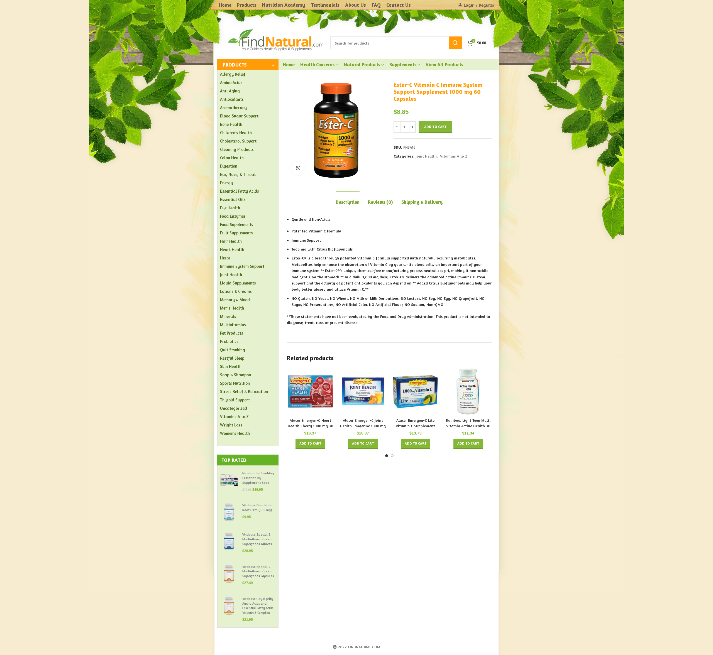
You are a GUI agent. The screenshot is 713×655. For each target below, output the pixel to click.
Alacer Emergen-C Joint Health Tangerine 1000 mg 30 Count (363, 425)
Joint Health (426, 156)
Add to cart (435, 126)
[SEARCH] (455, 42)
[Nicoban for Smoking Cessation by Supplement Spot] (229, 481)
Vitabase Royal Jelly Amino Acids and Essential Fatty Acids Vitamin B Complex (257, 606)
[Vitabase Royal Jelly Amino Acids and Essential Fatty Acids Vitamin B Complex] (229, 609)
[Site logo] (275, 39)
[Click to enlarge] (298, 168)
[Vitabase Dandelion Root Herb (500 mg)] (229, 512)
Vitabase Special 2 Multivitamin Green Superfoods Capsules (258, 571)
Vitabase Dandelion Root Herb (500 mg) (257, 507)
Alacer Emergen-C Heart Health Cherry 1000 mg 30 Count (310, 425)
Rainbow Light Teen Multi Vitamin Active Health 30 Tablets (468, 425)
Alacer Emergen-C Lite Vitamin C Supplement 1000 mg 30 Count (415, 425)
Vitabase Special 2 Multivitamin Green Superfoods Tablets (257, 539)
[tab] (348, 199)
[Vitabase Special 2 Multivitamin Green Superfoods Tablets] (229, 542)
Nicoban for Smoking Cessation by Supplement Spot (258, 478)
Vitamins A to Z (453, 156)
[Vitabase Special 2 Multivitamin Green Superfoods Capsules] (229, 575)
